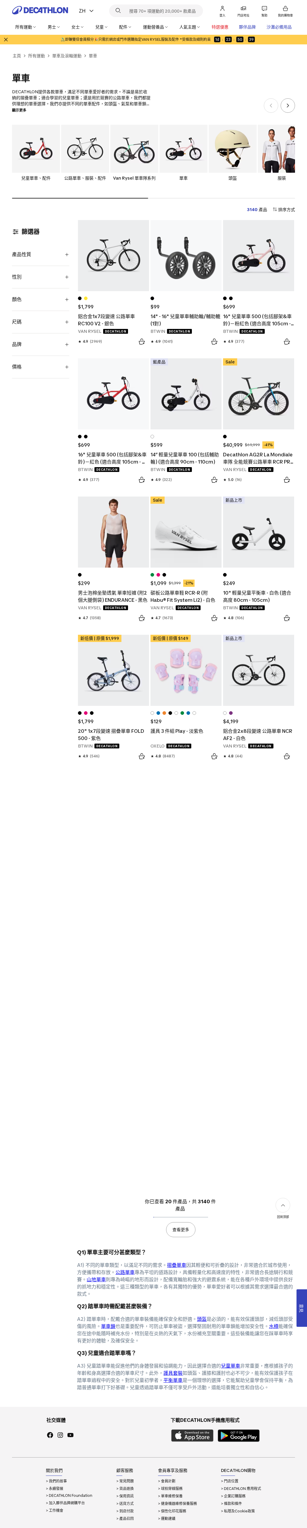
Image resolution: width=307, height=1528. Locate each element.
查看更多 (180, 1229)
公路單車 (125, 1272)
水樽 (274, 1326)
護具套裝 (173, 1373)
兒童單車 (230, 1366)
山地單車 (96, 1279)
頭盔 (202, 1319)
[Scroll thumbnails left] (271, 105)
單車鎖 (108, 1326)
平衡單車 (173, 1380)
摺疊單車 (176, 1265)
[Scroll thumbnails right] (288, 105)
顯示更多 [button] (19, 110)
